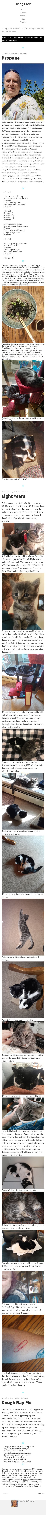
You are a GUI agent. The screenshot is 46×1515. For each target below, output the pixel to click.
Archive (23, 15)
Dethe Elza (22, 1501)
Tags (23, 19)
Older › (41, 1493)
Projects (23, 22)
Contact (23, 12)
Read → (26, 479)
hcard (25, 1479)
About (23, 9)
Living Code (23, 4)
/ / (30, 1501)
